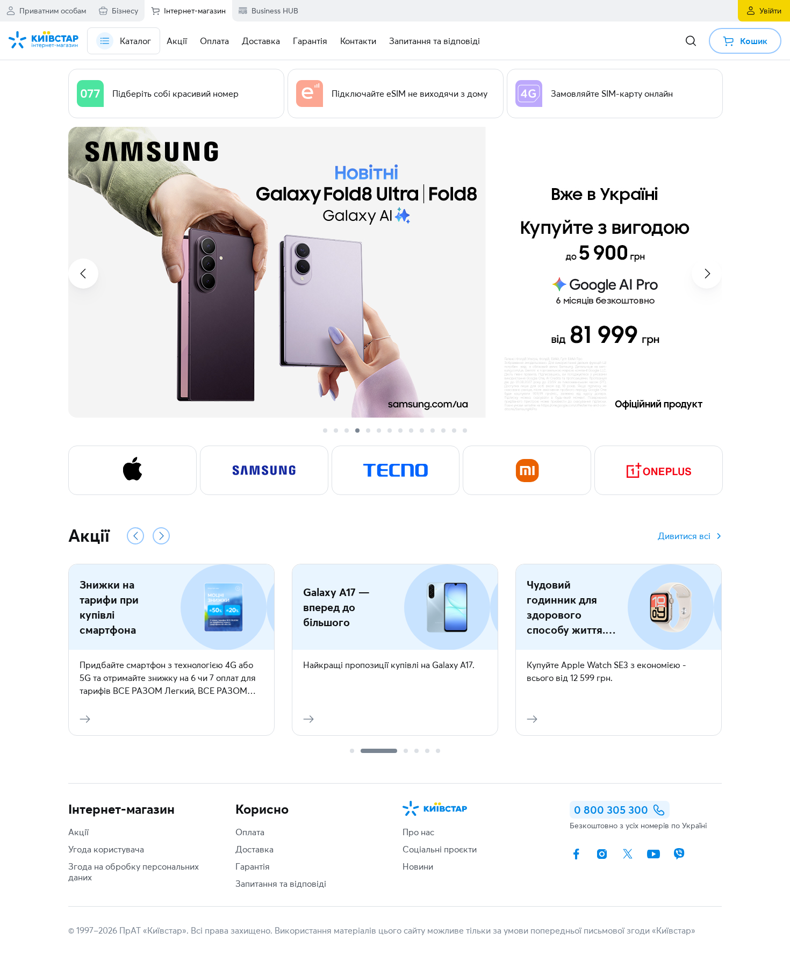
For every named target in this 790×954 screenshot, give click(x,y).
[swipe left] (83, 274)
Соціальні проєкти (440, 849)
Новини (418, 866)
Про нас (418, 832)
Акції (78, 832)
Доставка (254, 849)
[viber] (679, 854)
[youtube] (653, 854)
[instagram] (601, 854)
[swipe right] (707, 274)
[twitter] (627, 854)
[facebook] (576, 854)
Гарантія (252, 866)
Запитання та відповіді (280, 883)
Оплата (249, 832)
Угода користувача (106, 849)
